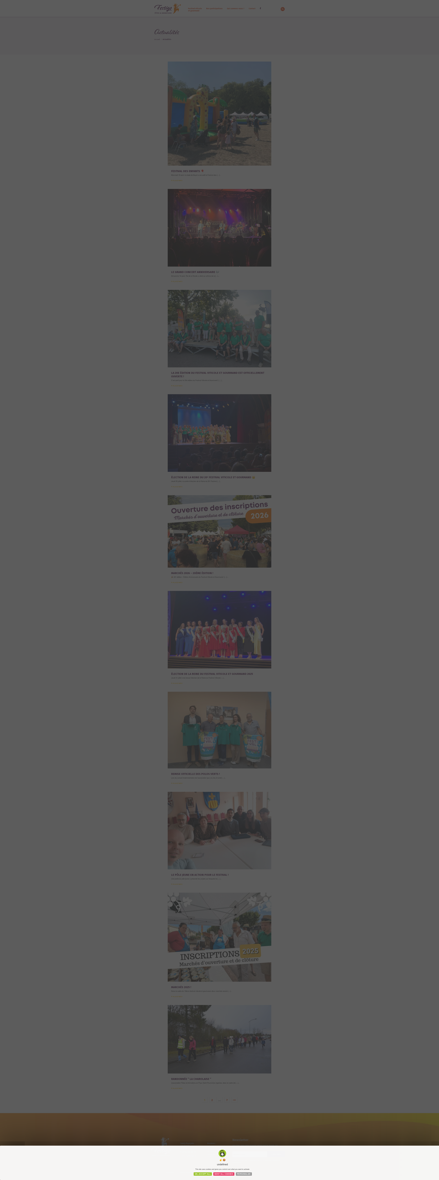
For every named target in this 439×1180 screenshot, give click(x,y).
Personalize (244, 1174)
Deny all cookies (223, 1174)
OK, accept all (203, 1174)
